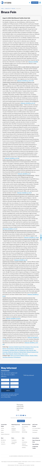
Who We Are (3, 440)
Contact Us (3, 444)
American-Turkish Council (15, 346)
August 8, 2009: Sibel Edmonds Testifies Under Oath (16, 18)
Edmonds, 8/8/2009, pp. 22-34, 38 (25, 80)
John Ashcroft (29, 350)
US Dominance (17, 357)
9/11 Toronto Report (36, 428)
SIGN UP (8, 390)
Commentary (24, 442)
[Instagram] (41, 239)
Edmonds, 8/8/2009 (33, 61)
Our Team (3, 442)
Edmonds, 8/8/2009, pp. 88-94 (13, 318)
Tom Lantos (25, 353)
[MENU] (40, 3)
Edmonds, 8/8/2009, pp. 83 (20, 260)
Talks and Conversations (25, 444)
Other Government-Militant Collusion (19, 355)
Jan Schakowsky (22, 350)
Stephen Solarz (17, 353)
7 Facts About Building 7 (14, 443)
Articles (2, 428)
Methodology (24, 432)
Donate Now (35, 2)
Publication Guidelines (14, 429)
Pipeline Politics (34, 355)
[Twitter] (41, 234)
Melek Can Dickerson (13, 352)
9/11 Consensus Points (25, 427)
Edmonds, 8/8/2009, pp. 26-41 (28, 103)
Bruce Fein (33, 346)
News (23, 440)
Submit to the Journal (5, 434)
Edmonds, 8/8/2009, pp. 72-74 (10, 229)
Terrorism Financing (8, 357)
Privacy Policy (7, 397)
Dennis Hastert (10, 348)
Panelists (23, 430)
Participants (34, 432)
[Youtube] (41, 237)
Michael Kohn (22, 352)
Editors (2, 432)
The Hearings (35, 430)
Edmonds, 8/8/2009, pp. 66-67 (24, 192)
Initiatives (24, 447)
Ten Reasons (14, 440)
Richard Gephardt (31, 352)
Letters (2, 430)
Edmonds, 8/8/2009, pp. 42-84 (12, 158)
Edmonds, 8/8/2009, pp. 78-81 (31, 237)
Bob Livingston (26, 346)
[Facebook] (41, 235)
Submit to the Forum (16, 432)
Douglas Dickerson (19, 348)
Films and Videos (35, 444)
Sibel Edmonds (9, 353)
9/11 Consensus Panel (26, 424)
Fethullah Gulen (14, 350)
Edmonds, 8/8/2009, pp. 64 (24, 173)
